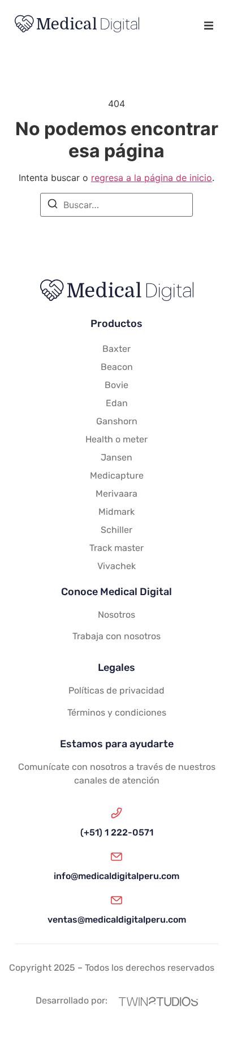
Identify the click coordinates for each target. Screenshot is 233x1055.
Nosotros (116, 614)
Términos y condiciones (116, 712)
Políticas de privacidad (116, 690)
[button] (208, 26)
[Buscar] (52, 205)
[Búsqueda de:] (116, 205)
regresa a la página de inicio (151, 177)
